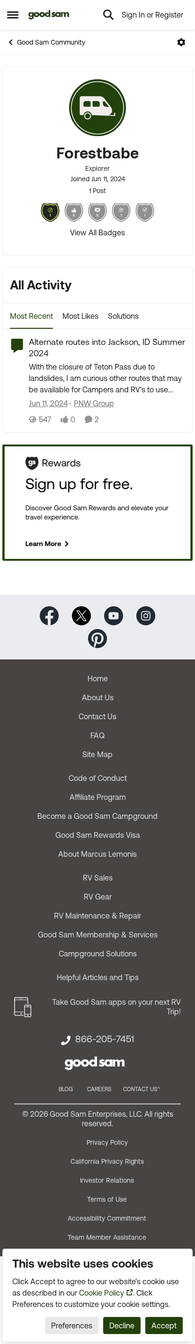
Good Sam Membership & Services (98, 934)
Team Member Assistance (107, 1237)
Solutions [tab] (123, 316)
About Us (98, 697)
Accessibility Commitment (107, 1218)
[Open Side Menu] (12, 15)
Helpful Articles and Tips (98, 977)
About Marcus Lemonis (97, 854)
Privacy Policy (107, 1142)
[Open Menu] (181, 42)
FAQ (97, 735)
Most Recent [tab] (31, 316)
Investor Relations (107, 1180)
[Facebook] (49, 615)
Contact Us (97, 716)
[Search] (108, 14)
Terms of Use (107, 1199)
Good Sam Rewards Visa (97, 835)
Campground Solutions (98, 953)
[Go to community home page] (49, 15)
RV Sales (98, 877)
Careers (99, 1089)
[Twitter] (81, 615)
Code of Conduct (98, 778)
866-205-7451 (104, 1039)
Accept (164, 1325)
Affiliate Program (98, 797)
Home (98, 678)
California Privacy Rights (107, 1161)
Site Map (97, 754)
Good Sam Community (51, 42)
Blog (66, 1089)
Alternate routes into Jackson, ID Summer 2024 (107, 347)
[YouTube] (113, 615)
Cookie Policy (101, 1292)
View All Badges (97, 232)
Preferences (71, 1325)
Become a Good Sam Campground (97, 816)
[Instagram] (145, 615)
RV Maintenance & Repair (97, 915)
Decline (121, 1325)
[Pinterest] (97, 637)
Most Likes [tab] (80, 316)
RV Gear (98, 896)
